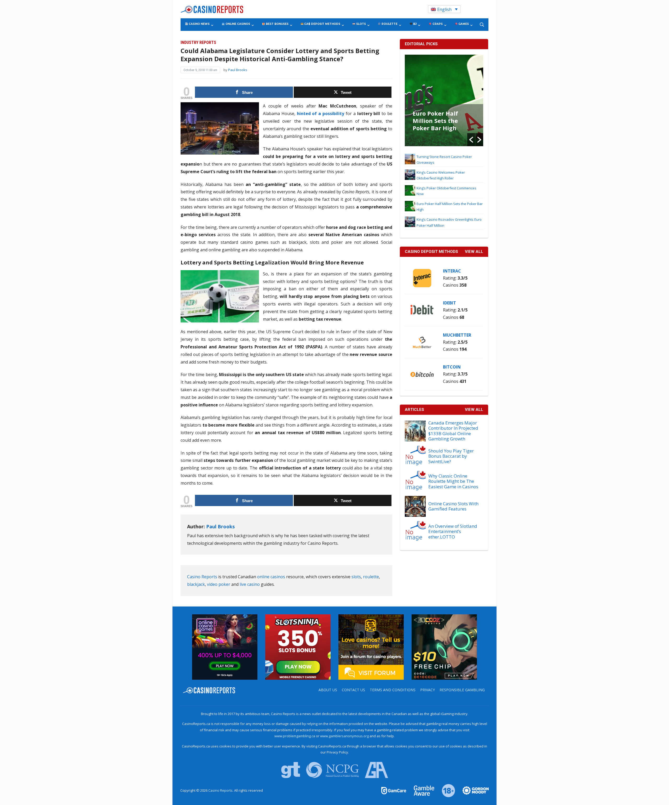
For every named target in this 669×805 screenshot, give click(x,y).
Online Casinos (237, 24)
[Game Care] (394, 790)
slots (356, 577)
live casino (250, 584)
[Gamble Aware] (421, 790)
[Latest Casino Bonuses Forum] (371, 646)
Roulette (389, 24)
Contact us (353, 689)
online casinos (271, 577)
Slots (360, 24)
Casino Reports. (221, 790)
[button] (471, 139)
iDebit (449, 303)
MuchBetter (457, 335)
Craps (437, 24)
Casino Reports (202, 577)
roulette (371, 577)
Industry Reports (198, 42)
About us (328, 689)
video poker (218, 584)
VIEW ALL (474, 251)
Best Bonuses (277, 24)
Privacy (427, 689)
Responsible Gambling (462, 689)
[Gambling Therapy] (472, 790)
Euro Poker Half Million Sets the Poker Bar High (435, 120)
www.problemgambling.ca (294, 736)
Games (463, 24)
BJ (414, 24)
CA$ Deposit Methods (321, 24)
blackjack (196, 584)
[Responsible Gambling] (445, 790)
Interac (452, 271)
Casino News (199, 24)
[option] (444, 100)
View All (474, 409)
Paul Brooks (237, 69)
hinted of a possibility (320, 113)
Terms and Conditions (393, 689)
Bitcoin (452, 367)
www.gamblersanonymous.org (344, 736)
